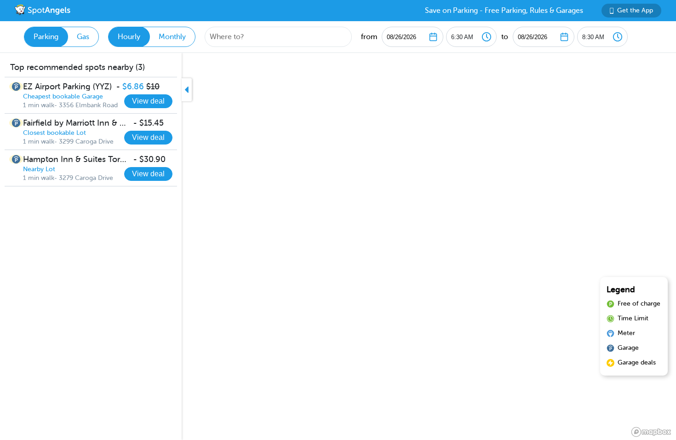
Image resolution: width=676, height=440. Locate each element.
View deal (148, 101)
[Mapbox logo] (651, 432)
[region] (338, 246)
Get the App (635, 10)
